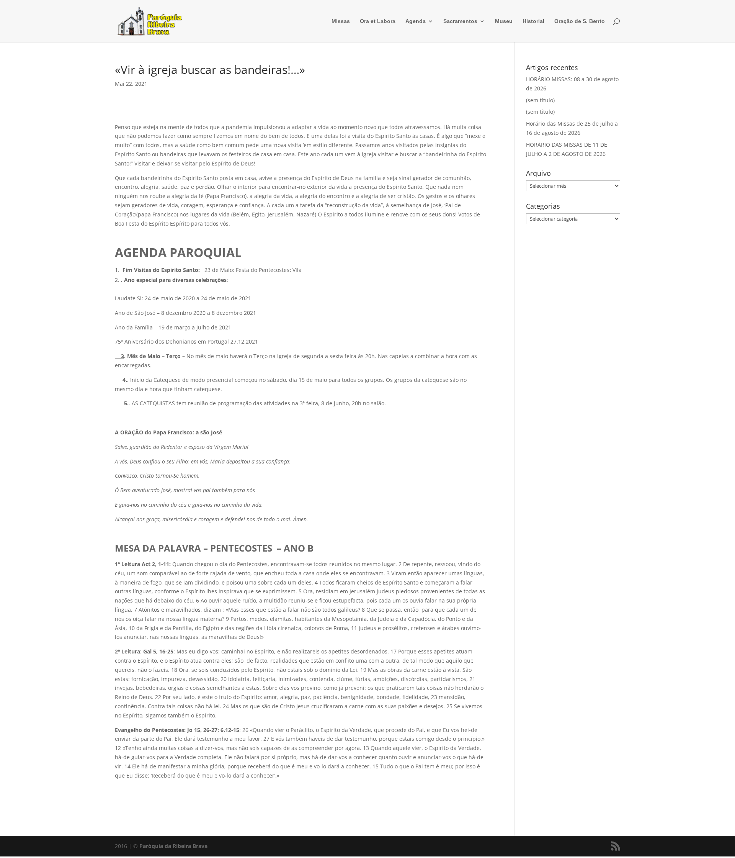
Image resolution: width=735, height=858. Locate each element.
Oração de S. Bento (579, 21)
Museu (504, 21)
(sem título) (540, 100)
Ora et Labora (377, 21)
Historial (533, 21)
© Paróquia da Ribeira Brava (170, 846)
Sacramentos (460, 21)
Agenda (415, 21)
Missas (341, 21)
